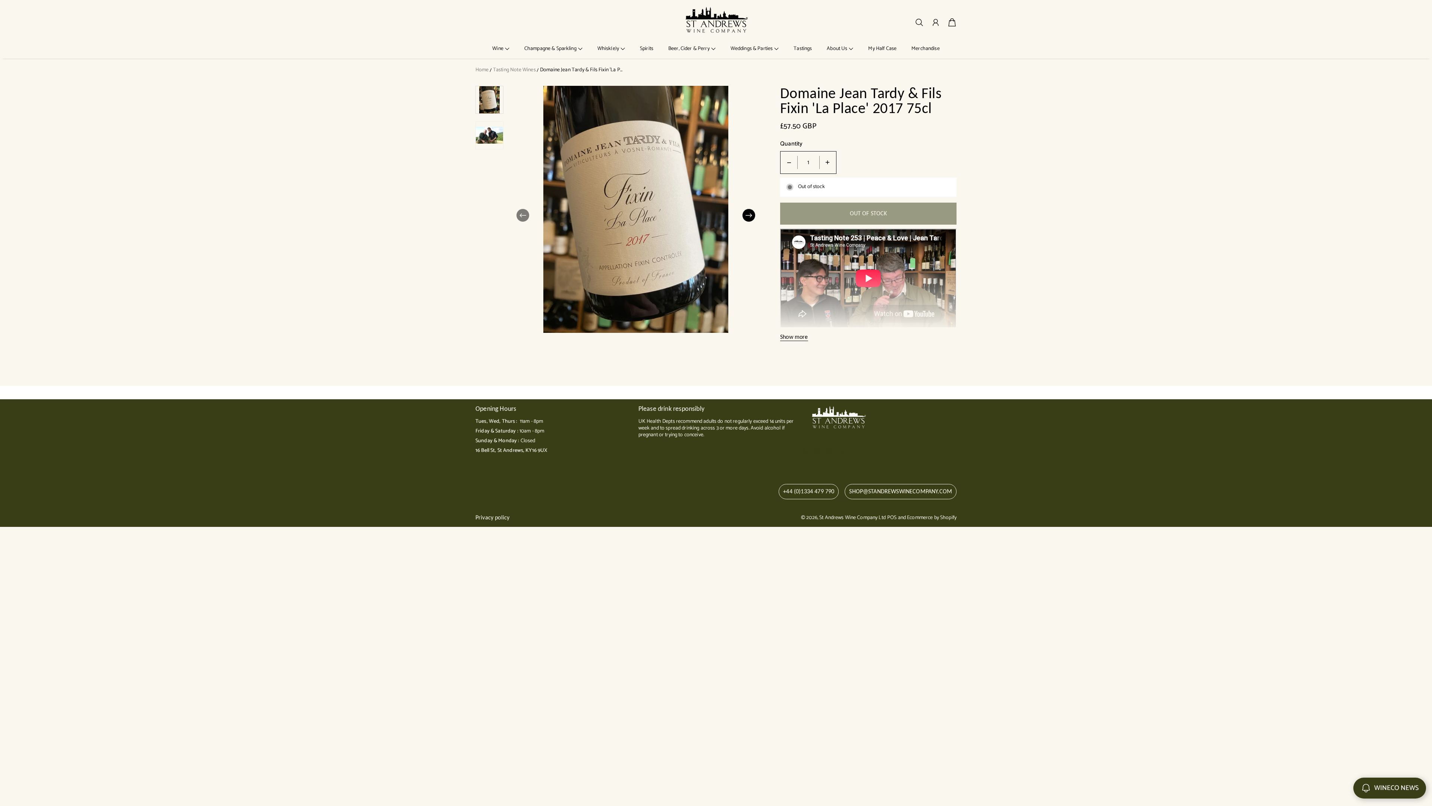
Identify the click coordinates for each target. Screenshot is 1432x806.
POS (891, 517)
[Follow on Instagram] (829, 451)
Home (482, 70)
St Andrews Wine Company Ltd (852, 517)
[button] (500, 49)
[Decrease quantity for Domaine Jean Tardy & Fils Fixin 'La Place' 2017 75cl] (789, 162)
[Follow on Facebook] (817, 451)
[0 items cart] (952, 22)
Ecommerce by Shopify (932, 517)
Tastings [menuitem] (803, 49)
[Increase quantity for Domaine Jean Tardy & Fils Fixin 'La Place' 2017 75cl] (827, 162)
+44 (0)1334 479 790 (808, 491)
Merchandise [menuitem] (925, 49)
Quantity (791, 144)
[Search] (919, 22)
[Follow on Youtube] (842, 451)
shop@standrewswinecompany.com (900, 491)
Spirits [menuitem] (646, 49)
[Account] (935, 22)
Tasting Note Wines (514, 70)
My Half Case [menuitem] (882, 49)
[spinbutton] (808, 162)
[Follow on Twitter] (804, 451)
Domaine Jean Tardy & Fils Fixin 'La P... (581, 70)
